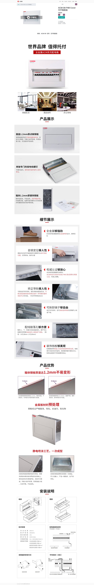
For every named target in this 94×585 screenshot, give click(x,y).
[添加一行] (64, 15)
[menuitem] (60, 1)
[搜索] (76, 4)
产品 (18, 4)
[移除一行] (59, 15)
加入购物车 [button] (61, 17)
